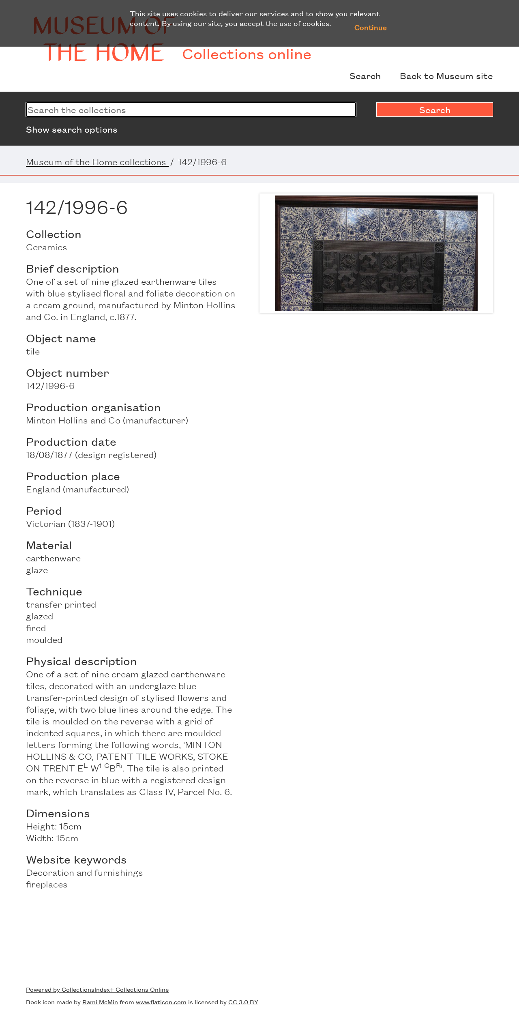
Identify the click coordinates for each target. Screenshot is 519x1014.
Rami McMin (100, 1001)
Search (365, 75)
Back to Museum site (446, 75)
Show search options (72, 129)
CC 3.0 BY (243, 1001)
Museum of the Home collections (97, 162)
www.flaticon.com (161, 1001)
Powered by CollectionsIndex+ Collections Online (97, 989)
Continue (370, 27)
